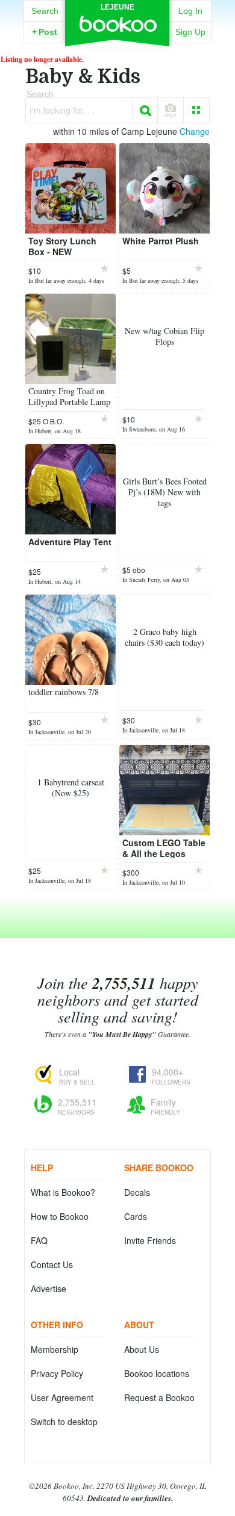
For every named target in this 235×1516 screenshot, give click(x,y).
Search (44, 11)
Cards (135, 1216)
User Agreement (62, 1397)
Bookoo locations (156, 1373)
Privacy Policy (57, 1373)
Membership (54, 1349)
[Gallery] (196, 110)
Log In (190, 11)
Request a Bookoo (159, 1397)
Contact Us (52, 1264)
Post (44, 32)
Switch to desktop (64, 1421)
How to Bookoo (60, 1216)
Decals (137, 1192)
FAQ (39, 1240)
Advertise (48, 1288)
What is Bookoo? (63, 1192)
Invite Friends (150, 1240)
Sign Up (190, 32)
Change (195, 131)
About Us (141, 1349)
